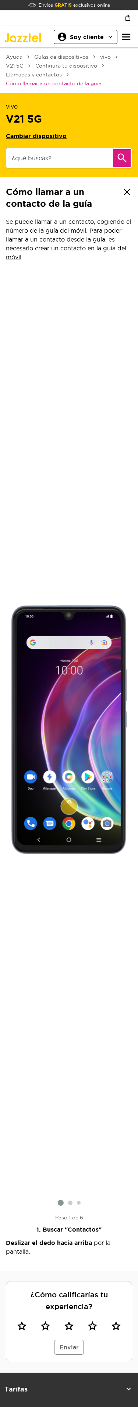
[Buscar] (122, 158)
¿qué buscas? (32, 158)
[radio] (22, 1326)
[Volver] (127, 192)
